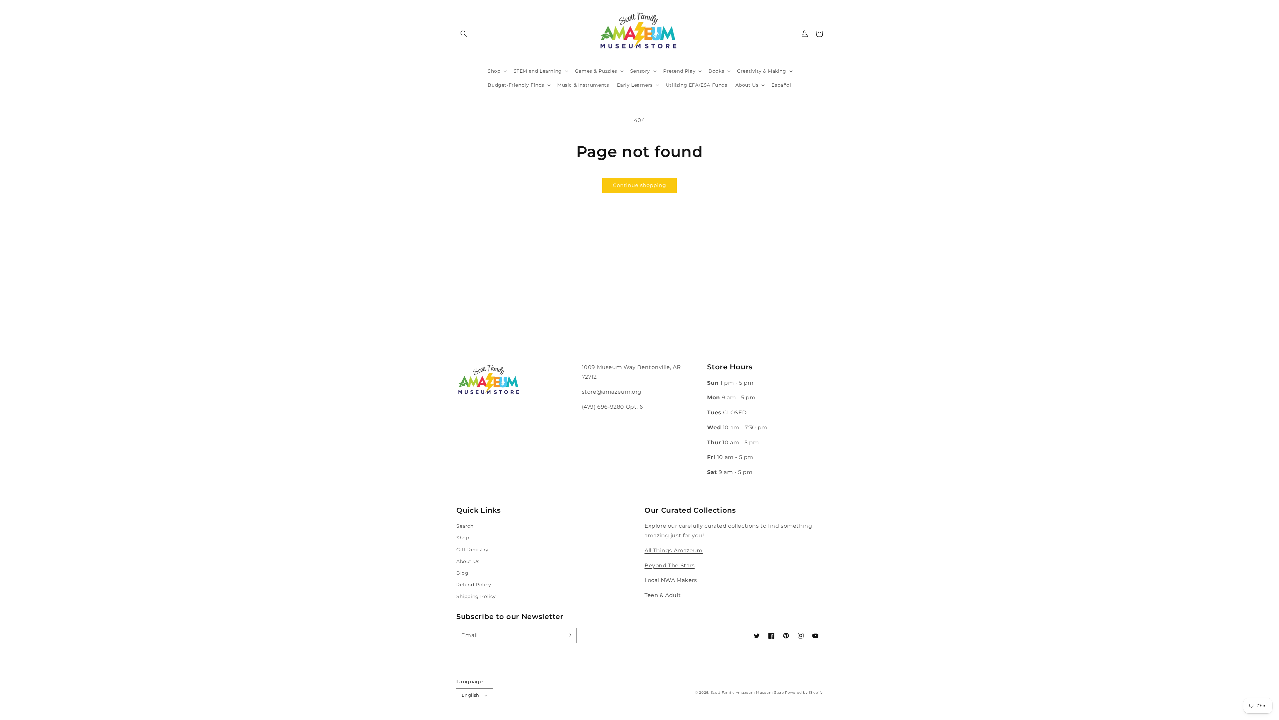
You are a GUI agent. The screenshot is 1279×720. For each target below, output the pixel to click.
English (470, 695)
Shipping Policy (476, 596)
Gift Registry (472, 550)
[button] (463, 33)
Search (465, 526)
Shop (462, 538)
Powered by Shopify (804, 692)
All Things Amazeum (673, 550)
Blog (462, 573)
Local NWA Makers (670, 580)
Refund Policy (473, 585)
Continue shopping (639, 185)
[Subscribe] (569, 635)
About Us (468, 561)
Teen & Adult (662, 595)
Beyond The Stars (669, 565)
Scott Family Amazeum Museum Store (747, 692)
